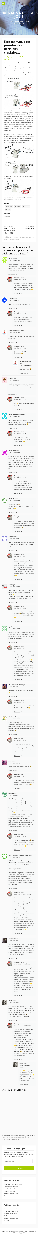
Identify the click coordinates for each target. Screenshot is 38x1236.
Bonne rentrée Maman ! (11, 1193)
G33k (10, 585)
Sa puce (6, 1196)
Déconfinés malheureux (11, 1186)
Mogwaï (16, 239)
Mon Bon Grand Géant (10, 1189)
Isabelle (10, 378)
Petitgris (11, 258)
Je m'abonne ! (19, 1168)
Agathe (10, 627)
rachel (10, 1000)
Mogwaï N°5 (29, 227)
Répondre (11, 274)
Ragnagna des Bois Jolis (19, 14)
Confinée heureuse (9, 1191)
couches (11, 239)
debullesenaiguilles (14, 331)
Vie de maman (15, 237)
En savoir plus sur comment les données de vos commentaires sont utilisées (18, 1137)
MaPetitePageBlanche (15, 414)
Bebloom (11, 537)
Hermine (11, 298)
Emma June (12, 450)
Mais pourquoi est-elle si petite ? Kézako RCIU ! (10, 229)
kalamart (11, 498)
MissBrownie (12, 717)
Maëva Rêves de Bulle (15, 685)
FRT (24, 1233)
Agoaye (10, 761)
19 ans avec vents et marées (13, 1184)
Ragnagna (10, 57)
